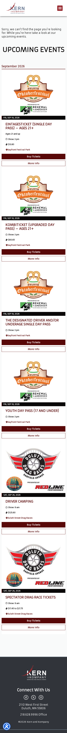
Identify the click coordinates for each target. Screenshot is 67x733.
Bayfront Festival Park (18, 149)
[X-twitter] (33, 697)
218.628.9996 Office (33, 714)
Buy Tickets (33, 156)
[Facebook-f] (26, 697)
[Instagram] (41, 697)
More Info (33, 163)
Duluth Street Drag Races (20, 518)
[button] (60, 8)
